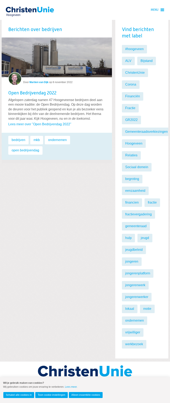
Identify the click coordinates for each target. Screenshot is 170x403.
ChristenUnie (13, 9)
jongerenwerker (136, 297)
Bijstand (147, 61)
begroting (132, 179)
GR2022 (131, 120)
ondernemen (57, 140)
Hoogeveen (133, 143)
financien (132, 202)
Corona (130, 84)
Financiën (132, 96)
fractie (152, 202)
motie (147, 308)
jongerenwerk (135, 285)
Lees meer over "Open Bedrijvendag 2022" (39, 124)
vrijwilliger (132, 332)
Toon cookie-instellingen (51, 394)
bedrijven (18, 140)
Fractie (130, 108)
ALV (128, 61)
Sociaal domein (136, 167)
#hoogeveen (134, 49)
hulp (128, 238)
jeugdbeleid (134, 249)
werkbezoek (134, 344)
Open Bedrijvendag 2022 (32, 93)
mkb (37, 140)
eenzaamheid (135, 190)
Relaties (131, 155)
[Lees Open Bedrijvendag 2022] (57, 57)
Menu (154, 9)
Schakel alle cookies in (19, 394)
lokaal (129, 308)
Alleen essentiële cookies (85, 394)
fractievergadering (138, 214)
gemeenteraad (136, 226)
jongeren (131, 261)
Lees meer (71, 386)
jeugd (145, 238)
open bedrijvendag (25, 150)
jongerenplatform (137, 273)
